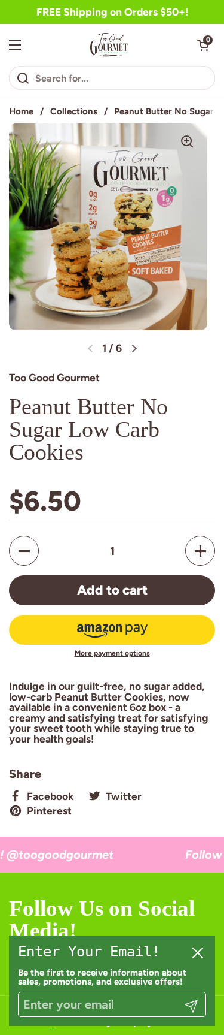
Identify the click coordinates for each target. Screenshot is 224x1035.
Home (21, 111)
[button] (203, 45)
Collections (73, 111)
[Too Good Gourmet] (109, 45)
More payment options (112, 653)
